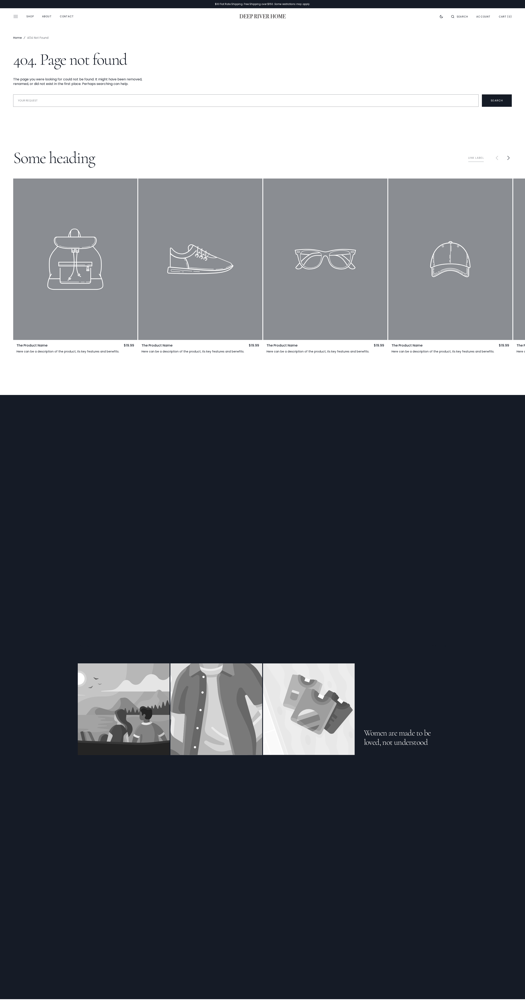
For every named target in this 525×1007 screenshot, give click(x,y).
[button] (459, 16)
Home (17, 38)
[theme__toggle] (441, 16)
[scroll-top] (515, 997)
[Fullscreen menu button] (15, 16)
